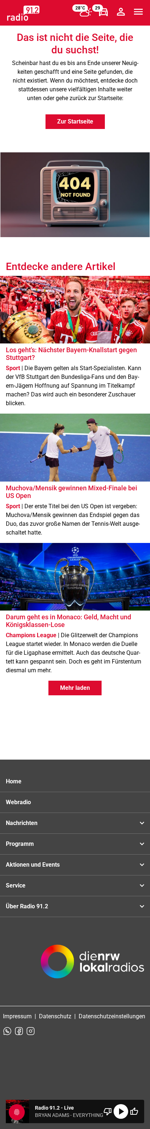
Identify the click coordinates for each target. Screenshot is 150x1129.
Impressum (17, 1016)
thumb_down (107, 1111)
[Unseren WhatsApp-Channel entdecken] (7, 1031)
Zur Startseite (75, 121)
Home (13, 781)
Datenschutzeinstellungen (112, 1016)
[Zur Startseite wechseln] (23, 13)
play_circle (121, 1111)
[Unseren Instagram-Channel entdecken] (30, 1031)
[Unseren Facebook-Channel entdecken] (19, 1031)
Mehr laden (75, 687)
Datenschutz (55, 1016)
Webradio (18, 802)
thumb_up (134, 1111)
